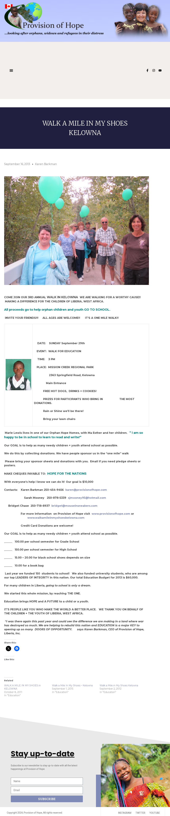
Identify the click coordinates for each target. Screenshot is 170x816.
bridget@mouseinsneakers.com (74, 505)
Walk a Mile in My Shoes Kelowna (119, 685)
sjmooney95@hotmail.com (87, 497)
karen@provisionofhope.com (86, 489)
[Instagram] (153, 70)
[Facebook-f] (147, 70)
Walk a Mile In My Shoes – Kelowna (72, 685)
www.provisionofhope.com (111, 513)
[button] (11, 70)
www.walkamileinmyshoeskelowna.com (56, 517)
